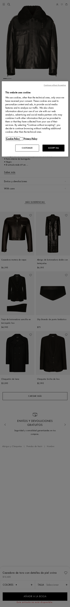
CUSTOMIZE (27, 148)
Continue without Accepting (55, 85)
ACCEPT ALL (53, 148)
